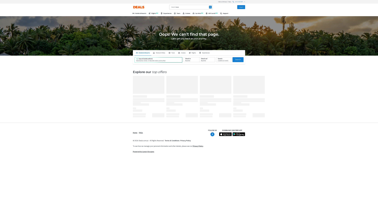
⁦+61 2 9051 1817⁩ (239, 1)
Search (238, 60)
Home (135, 133)
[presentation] (191, 7)
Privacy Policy (185, 141)
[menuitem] (139, 13)
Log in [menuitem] (241, 7)
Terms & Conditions (172, 141)
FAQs (141, 133)
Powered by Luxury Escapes (143, 152)
